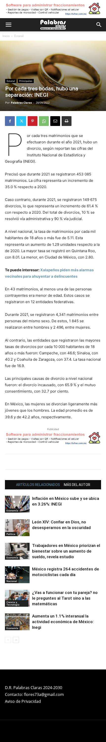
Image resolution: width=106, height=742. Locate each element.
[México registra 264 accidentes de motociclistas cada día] (17, 574)
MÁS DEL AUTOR (77, 484)
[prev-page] (8, 640)
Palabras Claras (21, 102)
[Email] (55, 121)
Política (10, 534)
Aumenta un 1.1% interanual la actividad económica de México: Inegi (63, 622)
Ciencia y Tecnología (12, 603)
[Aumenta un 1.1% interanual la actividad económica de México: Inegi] (17, 621)
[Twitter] (21, 121)
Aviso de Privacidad (23, 701)
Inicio (6, 36)
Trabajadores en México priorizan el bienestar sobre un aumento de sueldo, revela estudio (66, 551)
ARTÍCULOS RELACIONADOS (38, 484)
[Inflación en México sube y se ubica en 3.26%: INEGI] (17, 504)
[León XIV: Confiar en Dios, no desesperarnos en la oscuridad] (17, 527)
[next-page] (16, 640)
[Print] (66, 121)
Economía (12, 510)
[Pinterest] (32, 121)
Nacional (11, 581)
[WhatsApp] (44, 121)
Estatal (19, 36)
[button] (8, 24)
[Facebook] (10, 121)
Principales (25, 81)
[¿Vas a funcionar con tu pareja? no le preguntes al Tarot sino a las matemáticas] (17, 598)
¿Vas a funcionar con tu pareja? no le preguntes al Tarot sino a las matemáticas (65, 598)
